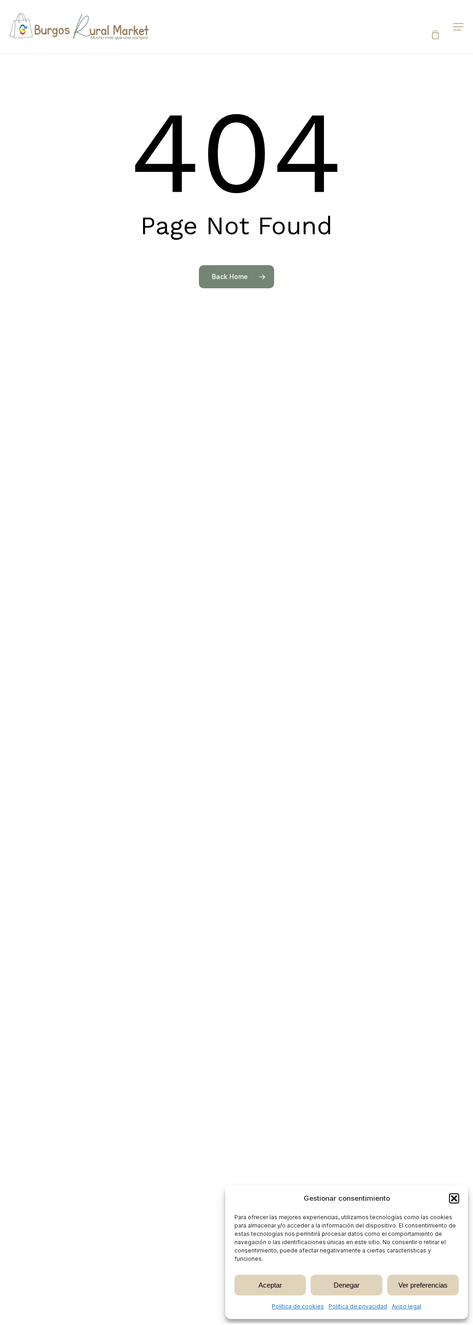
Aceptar (270, 1285)
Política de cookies (298, 1306)
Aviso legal (406, 1306)
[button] (454, 1198)
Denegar (346, 1285)
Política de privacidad (358, 1306)
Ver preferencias (423, 1285)
